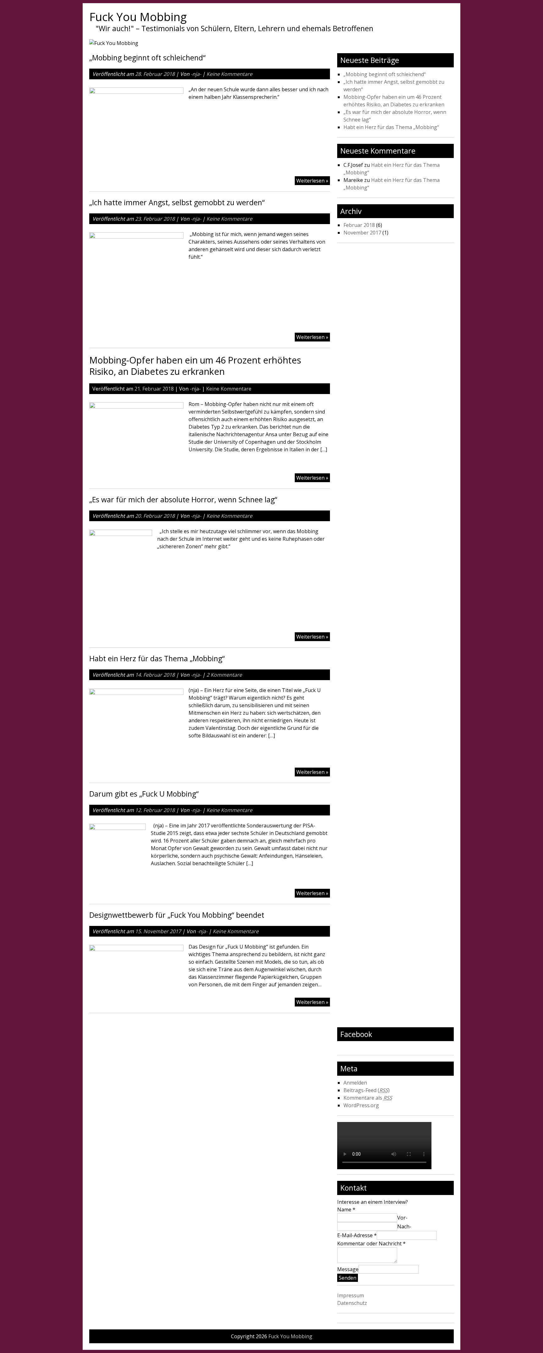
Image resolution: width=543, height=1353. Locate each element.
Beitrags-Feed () (366, 1090)
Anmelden (355, 1082)
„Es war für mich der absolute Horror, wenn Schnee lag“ (183, 499)
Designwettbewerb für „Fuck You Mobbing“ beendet (176, 915)
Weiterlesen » (312, 180)
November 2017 (362, 232)
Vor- (402, 1217)
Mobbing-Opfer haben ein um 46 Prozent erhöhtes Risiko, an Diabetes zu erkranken (195, 365)
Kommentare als (367, 1097)
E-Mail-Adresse (357, 1235)
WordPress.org (361, 1105)
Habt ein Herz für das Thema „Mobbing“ (157, 658)
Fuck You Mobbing (138, 17)
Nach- (404, 1226)
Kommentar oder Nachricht (371, 1243)
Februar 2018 (359, 225)
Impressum (350, 1295)
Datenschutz (352, 1302)
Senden (347, 1277)
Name (346, 1209)
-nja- (196, 73)
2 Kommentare (224, 674)
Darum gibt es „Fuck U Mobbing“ (144, 794)
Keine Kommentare (229, 73)
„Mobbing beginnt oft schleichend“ (147, 58)
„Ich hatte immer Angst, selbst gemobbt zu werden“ (177, 202)
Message (348, 1269)
